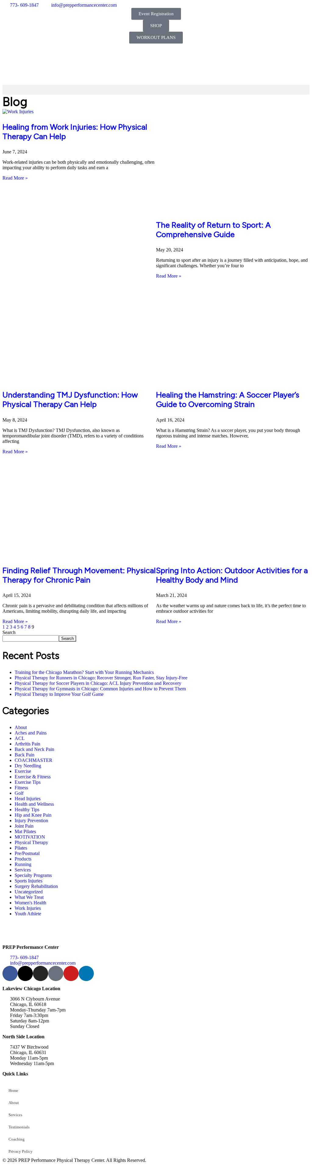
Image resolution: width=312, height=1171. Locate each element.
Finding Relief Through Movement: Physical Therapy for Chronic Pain (79, 575)
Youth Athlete (28, 913)
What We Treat (29, 897)
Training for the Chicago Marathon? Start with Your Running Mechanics (84, 672)
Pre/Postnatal (27, 853)
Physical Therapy (31, 842)
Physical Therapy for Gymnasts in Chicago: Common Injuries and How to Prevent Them (100, 688)
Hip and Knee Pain (33, 815)
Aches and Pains (31, 732)
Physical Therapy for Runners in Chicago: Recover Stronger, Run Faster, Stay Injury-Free (101, 677)
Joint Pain (24, 826)
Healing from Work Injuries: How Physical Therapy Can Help (74, 131)
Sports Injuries (28, 880)
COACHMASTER (33, 760)
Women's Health (30, 902)
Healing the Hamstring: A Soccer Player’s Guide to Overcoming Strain (227, 399)
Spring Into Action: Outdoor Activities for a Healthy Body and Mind (232, 575)
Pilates (21, 847)
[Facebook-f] (10, 973)
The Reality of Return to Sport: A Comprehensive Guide (213, 229)
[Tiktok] (55, 973)
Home (13, 1090)
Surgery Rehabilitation (36, 886)
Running (23, 864)
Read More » (15, 178)
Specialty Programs (33, 875)
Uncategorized (29, 891)
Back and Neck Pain (34, 749)
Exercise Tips (28, 782)
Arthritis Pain (27, 743)
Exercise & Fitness (33, 776)
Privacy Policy (21, 1151)
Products (23, 858)
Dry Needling (28, 765)
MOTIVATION (30, 837)
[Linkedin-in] (86, 973)
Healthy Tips (27, 809)
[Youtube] (71, 973)
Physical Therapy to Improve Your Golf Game (59, 694)
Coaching (17, 1139)
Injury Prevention (31, 820)
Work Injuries (28, 908)
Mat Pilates (25, 831)
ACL (20, 738)
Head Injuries (28, 798)
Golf (19, 793)
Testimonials (19, 1127)
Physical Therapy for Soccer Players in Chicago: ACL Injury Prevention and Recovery (98, 683)
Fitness (21, 787)
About (21, 727)
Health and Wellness (34, 804)
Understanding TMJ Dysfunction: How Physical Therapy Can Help (70, 399)
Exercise (23, 771)
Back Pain (24, 754)
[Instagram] (40, 973)
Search (9, 632)
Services (23, 869)
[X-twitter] (25, 973)
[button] (156, 90)
